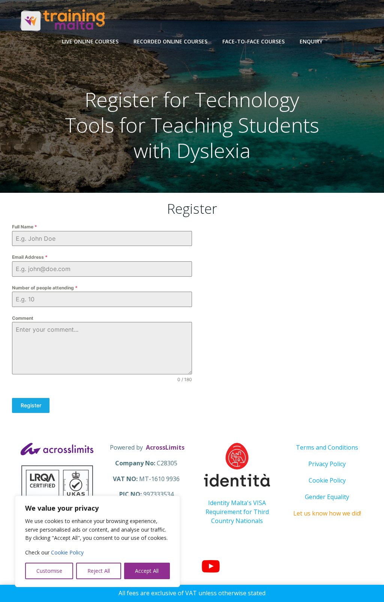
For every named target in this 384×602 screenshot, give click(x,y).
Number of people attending (45, 288)
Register (31, 405)
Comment (22, 318)
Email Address (30, 257)
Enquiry (311, 41)
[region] (97, 541)
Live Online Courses (90, 41)
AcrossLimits (165, 447)
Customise (49, 570)
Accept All (147, 570)
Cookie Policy (67, 552)
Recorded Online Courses (170, 41)
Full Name (24, 226)
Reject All (98, 570)
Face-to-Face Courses (253, 41)
